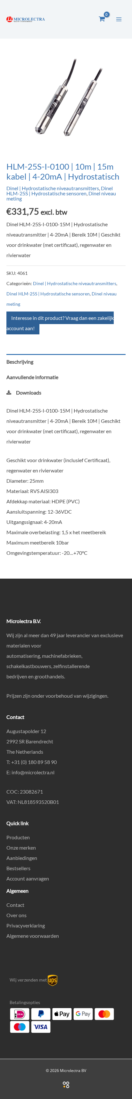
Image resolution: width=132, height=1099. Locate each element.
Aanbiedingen (21, 858)
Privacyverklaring (25, 925)
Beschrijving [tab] (19, 362)
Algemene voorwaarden (32, 936)
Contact (15, 905)
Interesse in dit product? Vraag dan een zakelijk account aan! (60, 323)
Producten (18, 837)
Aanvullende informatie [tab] (32, 377)
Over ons (16, 915)
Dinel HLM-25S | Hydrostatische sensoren (59, 190)
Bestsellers (18, 868)
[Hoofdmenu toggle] (119, 19)
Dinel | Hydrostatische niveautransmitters (52, 188)
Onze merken (21, 847)
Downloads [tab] (28, 392)
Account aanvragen (27, 878)
